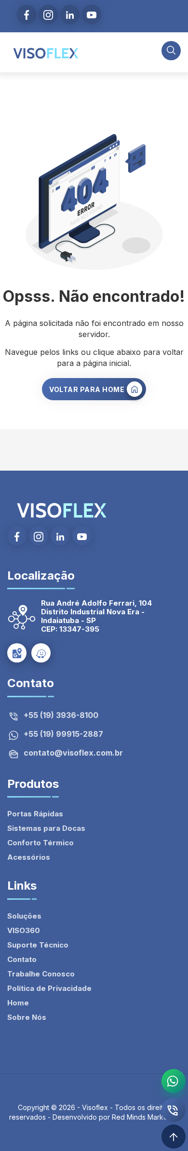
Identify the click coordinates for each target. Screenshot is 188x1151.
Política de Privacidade (49, 988)
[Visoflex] (45, 52)
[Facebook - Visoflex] (26, 14)
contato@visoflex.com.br (73, 753)
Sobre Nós (26, 1017)
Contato (22, 959)
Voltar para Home (86, 389)
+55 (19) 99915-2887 (63, 734)
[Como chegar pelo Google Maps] (17, 653)
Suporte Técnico (37, 944)
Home (18, 1002)
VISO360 (23, 930)
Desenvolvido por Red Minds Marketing (116, 1117)
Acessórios (28, 857)
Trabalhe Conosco (41, 973)
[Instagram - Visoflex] (48, 14)
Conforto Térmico (40, 842)
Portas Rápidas (35, 813)
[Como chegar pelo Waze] (41, 653)
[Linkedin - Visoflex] (70, 14)
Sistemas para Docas (46, 828)
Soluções (24, 916)
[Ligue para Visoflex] (173, 1110)
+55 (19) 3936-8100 (61, 715)
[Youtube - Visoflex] (91, 14)
